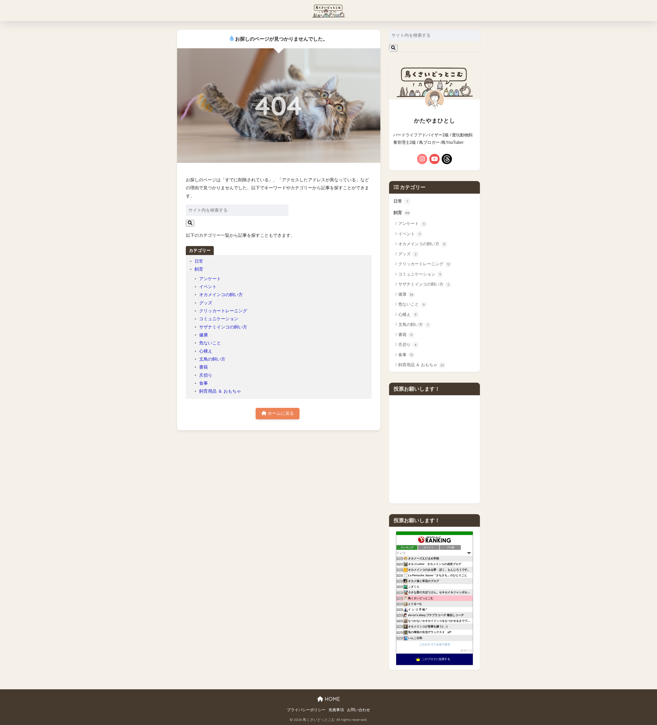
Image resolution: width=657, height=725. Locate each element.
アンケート (210, 278)
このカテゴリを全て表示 (434, 644)
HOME (331, 699)
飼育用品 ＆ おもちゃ (220, 391)
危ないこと (210, 343)
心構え (205, 351)
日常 (199, 261)
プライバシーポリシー (306, 710)
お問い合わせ (358, 710)
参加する (466, 650)
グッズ (205, 302)
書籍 (203, 367)
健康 (203, 335)
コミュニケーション (218, 318)
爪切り (205, 375)
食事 (203, 383)
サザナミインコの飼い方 (223, 327)
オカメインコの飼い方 (221, 294)
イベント (208, 286)
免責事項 (336, 710)
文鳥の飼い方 (212, 359)
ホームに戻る (280, 413)
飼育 (199, 269)
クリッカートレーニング (223, 310)
